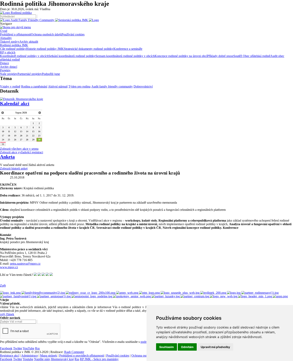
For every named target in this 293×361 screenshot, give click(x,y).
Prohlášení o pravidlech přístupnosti (81, 355)
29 (33, 139)
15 (33, 131)
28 (27, 139)
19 (15, 135)
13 (21, 131)
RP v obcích (7, 52)
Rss (37, 348)
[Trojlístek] (213, 292)
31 (3, 144)
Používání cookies (73, 34)
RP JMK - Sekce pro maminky (99, 359)
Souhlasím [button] (166, 347)
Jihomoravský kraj (62, 359)
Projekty (5, 70)
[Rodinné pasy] (260, 292)
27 (21, 139)
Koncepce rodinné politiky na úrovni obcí (181, 56)
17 (3, 135)
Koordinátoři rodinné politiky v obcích (24, 56)
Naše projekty (9, 74)
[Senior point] (92, 296)
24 (3, 139)
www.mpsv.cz (9, 267)
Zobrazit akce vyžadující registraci (21, 152)
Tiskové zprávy (9, 41)
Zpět (3, 285)
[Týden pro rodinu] (234, 292)
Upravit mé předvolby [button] (215, 347)
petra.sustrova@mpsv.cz (25, 263)
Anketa (7, 156)
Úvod (3, 31)
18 (9, 135)
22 (33, 135)
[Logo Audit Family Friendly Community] (27, 20)
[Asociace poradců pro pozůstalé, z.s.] (280, 296)
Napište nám (42, 359)
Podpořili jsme (51, 74)
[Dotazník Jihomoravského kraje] (21, 99)
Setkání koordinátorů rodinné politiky (71, 56)
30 (39, 139)
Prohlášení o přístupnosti (15, 34)
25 (9, 139)
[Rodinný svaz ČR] (91, 292)
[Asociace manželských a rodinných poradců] (127, 292)
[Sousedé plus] (180, 292)
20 (21, 135)
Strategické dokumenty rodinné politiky (88, 48)
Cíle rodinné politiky (13, 48)
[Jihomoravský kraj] (11, 292)
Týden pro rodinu (79, 86)
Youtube (28, 359)
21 (27, 135)
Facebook (6, 348)
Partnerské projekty (30, 74)
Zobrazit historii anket (14, 168)
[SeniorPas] (54, 296)
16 (39, 131)
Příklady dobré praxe (220, 56)
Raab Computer (74, 352)
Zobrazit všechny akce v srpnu (19, 148)
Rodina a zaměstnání (34, 86)
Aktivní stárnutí (58, 86)
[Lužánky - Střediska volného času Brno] (166, 296)
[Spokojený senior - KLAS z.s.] (132, 296)
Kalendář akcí (14, 103)
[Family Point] (18, 296)
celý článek (7, 314)
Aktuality (6, 38)
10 (3, 131)
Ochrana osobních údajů (46, 34)
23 (39, 135)
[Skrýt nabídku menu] (15, 27)
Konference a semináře (127, 48)
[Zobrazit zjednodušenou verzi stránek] (94, 20)
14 (27, 131)
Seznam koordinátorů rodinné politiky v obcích (125, 56)
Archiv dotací (8, 66)
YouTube (28, 348)
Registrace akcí (9, 355)
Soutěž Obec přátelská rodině (251, 56)
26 (15, 139)
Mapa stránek (48, 355)
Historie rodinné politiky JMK (45, 48)
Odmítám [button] (187, 347)
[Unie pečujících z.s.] (255, 296)
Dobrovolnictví (143, 86)
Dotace (4, 63)
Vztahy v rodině (10, 86)
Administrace (29, 355)
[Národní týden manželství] (150, 292)
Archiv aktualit (28, 41)
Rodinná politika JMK (14, 45)
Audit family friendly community (112, 86)
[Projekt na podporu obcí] (44, 292)
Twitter (17, 348)
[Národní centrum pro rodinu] (195, 296)
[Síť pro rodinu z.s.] (224, 296)
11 (9, 131)
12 (15, 131)
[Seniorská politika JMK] (72, 20)
